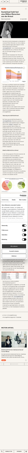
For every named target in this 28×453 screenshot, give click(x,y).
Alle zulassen (13, 246)
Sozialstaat (18, 317)
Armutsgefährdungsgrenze (9, 317)
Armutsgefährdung (12, 315)
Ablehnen (14, 256)
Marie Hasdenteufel (5, 19)
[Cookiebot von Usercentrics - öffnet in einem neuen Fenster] (20, 196)
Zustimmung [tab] (5, 199)
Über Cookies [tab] (22, 199)
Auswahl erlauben (14, 251)
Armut (5, 315)
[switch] (24, 230)
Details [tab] (14, 199)
